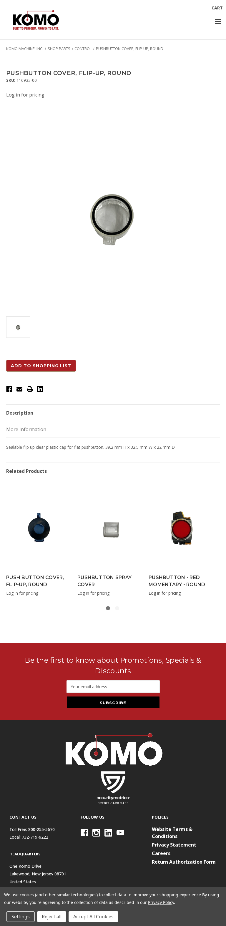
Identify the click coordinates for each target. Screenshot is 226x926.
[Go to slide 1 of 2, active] (108, 608)
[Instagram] (96, 833)
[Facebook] (9, 389)
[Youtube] (120, 833)
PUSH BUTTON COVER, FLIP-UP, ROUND (35, 581)
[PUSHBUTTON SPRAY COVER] (110, 528)
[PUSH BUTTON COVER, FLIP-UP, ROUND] (38, 528)
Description (19, 413)
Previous (8, 540)
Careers (161, 853)
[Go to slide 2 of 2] (117, 608)
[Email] (19, 389)
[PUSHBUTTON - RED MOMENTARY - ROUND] (181, 528)
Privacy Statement (174, 845)
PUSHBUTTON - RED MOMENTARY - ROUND (177, 581)
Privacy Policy (161, 902)
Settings (20, 916)
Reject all (52, 916)
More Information (26, 429)
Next (212, 540)
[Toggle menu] (218, 21)
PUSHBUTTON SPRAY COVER (104, 581)
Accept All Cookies (93, 916)
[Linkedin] (40, 389)
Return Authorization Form (184, 862)
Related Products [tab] (26, 471)
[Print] (30, 389)
